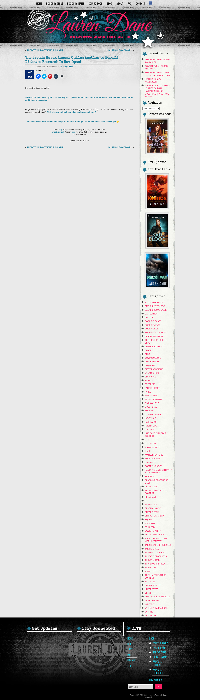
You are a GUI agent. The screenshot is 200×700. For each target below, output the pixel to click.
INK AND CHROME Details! (120, 50)
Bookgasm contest (155, 333)
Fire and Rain (152, 395)
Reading (149, 476)
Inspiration (151, 422)
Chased (149, 350)
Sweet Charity (153, 531)
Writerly (150, 604)
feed (73, 132)
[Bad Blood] (157, 247)
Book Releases (153, 321)
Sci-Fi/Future (159, 652)
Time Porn (150, 568)
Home (39, 3)
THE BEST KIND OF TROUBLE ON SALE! (45, 50)
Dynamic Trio (152, 373)
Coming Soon (95, 3)
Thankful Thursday (155, 552)
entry (60, 130)
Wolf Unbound (152, 600)
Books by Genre (54, 3)
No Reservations (154, 455)
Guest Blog (151, 407)
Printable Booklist (157, 663)
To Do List (150, 571)
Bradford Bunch (154, 336)
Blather (149, 317)
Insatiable (150, 418)
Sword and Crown (154, 535)
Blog (109, 3)
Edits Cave (150, 377)
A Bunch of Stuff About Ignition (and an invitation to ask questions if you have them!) (157, 91)
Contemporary (160, 643)
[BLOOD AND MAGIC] (157, 153)
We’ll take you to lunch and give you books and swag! (71, 112)
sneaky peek (152, 512)
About (120, 3)
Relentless (151, 487)
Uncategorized (66, 67)
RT (146, 501)
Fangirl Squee (152, 388)
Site (129, 665)
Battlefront (152, 314)
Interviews (151, 426)
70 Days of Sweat (154, 302)
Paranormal (159, 648)
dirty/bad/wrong (154, 369)
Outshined (150, 462)
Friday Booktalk (154, 399)
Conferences (152, 362)
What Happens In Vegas (157, 597)
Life (147, 440)
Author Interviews (155, 306)
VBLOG (148, 593)
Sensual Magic (153, 508)
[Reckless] (157, 287)
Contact (140, 3)
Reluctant (150, 497)
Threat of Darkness (156, 556)
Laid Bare (150, 429)
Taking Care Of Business (158, 545)
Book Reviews (152, 325)
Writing (149, 612)
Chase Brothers (154, 347)
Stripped (150, 527)
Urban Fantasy (160, 657)
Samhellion (151, 504)
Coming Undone (153, 358)
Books (152, 638)
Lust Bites (150, 443)
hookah (149, 411)
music (148, 451)
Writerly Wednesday (156, 608)
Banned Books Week (156, 310)
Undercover (151, 589)
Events (149, 381)
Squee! (148, 520)
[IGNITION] (157, 208)
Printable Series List (158, 671)
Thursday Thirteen (155, 564)
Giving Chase (152, 403)
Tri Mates (150, 582)
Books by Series (75, 3)
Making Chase (152, 447)
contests (150, 365)
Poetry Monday (153, 466)
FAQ (129, 3)
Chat (147, 354)
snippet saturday (154, 516)
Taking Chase (152, 549)
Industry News (153, 414)
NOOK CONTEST (152, 459)
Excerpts (150, 384)
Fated (148, 392)
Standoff (150, 523)
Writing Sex (151, 616)
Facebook (150, 3)
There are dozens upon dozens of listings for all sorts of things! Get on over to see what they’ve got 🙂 (72, 122)
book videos (151, 329)
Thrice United (152, 560)
